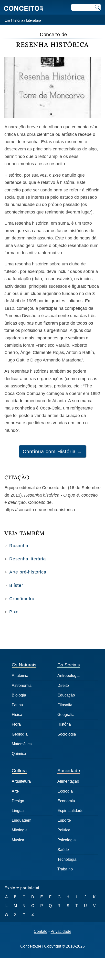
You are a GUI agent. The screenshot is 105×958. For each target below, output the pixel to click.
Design (18, 801)
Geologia (20, 734)
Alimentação (68, 781)
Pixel (14, 611)
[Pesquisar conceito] (97, 7)
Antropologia (68, 675)
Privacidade (61, 931)
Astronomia (22, 685)
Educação (66, 695)
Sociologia (66, 734)
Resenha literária (27, 559)
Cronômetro (21, 598)
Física (17, 714)
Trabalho (65, 869)
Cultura (19, 770)
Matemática (22, 744)
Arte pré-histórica (27, 572)
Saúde (63, 850)
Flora (16, 724)
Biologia (19, 695)
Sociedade (68, 770)
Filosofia (64, 705)
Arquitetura (21, 781)
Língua (18, 811)
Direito (63, 685)
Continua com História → (53, 451)
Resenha (18, 545)
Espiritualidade (70, 811)
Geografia (65, 714)
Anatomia (20, 675)
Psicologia (66, 840)
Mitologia (20, 830)
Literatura (33, 20)
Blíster (16, 585)
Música (18, 840)
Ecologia (65, 791)
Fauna (17, 705)
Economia (66, 801)
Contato (40, 931)
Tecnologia (66, 859)
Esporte (64, 820)
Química (19, 754)
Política (63, 830)
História (17, 20)
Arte (15, 791)
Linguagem (21, 820)
